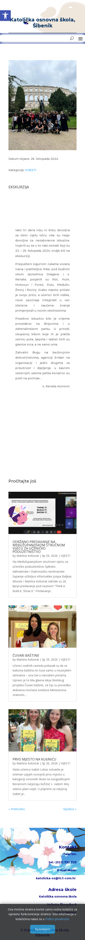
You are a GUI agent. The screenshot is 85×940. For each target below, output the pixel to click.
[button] (5, 15)
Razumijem (42, 929)
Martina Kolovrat (28, 556)
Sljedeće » (70, 809)
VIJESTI (31, 170)
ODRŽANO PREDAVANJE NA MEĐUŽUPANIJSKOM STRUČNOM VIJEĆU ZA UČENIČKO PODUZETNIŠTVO (39, 547)
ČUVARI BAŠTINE (26, 655)
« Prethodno (16, 809)
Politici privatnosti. (57, 919)
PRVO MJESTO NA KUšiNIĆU (34, 759)
